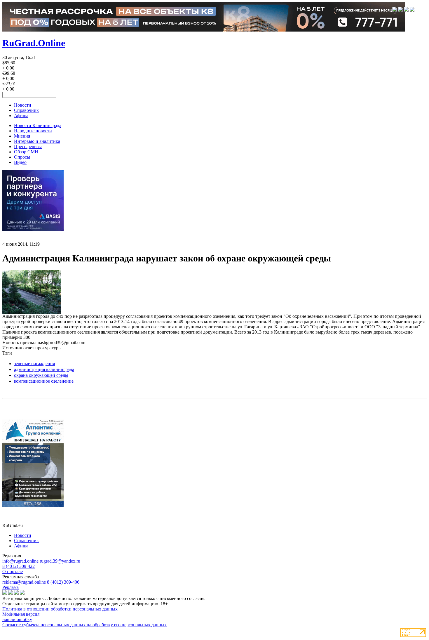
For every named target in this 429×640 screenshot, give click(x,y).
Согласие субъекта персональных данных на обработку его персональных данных (84, 624)
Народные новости (33, 130)
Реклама (10, 587)
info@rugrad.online (20, 561)
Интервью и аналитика (37, 141)
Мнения (22, 135)
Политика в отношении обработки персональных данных (60, 608)
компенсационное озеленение (44, 381)
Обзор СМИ (26, 151)
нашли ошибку (17, 619)
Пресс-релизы (28, 146)
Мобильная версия (20, 614)
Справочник (26, 110)
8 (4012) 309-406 (63, 582)
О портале (12, 571)
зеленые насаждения (34, 363)
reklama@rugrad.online (24, 582)
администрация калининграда (44, 369)
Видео (20, 162)
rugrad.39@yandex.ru (60, 561)
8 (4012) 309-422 (18, 566)
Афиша (21, 115)
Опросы (22, 157)
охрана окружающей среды (41, 375)
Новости (22, 105)
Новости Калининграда (37, 125)
